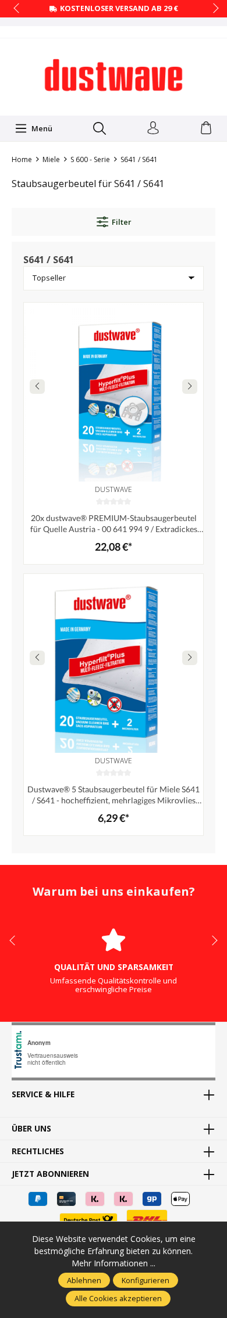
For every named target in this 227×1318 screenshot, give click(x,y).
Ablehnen (84, 1280)
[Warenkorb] (206, 128)
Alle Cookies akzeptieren (118, 1298)
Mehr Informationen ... (113, 1263)
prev (17, 8)
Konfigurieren (145, 1280)
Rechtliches (38, 1151)
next (212, 8)
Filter (121, 222)
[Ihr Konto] (153, 128)
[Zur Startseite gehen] (113, 75)
